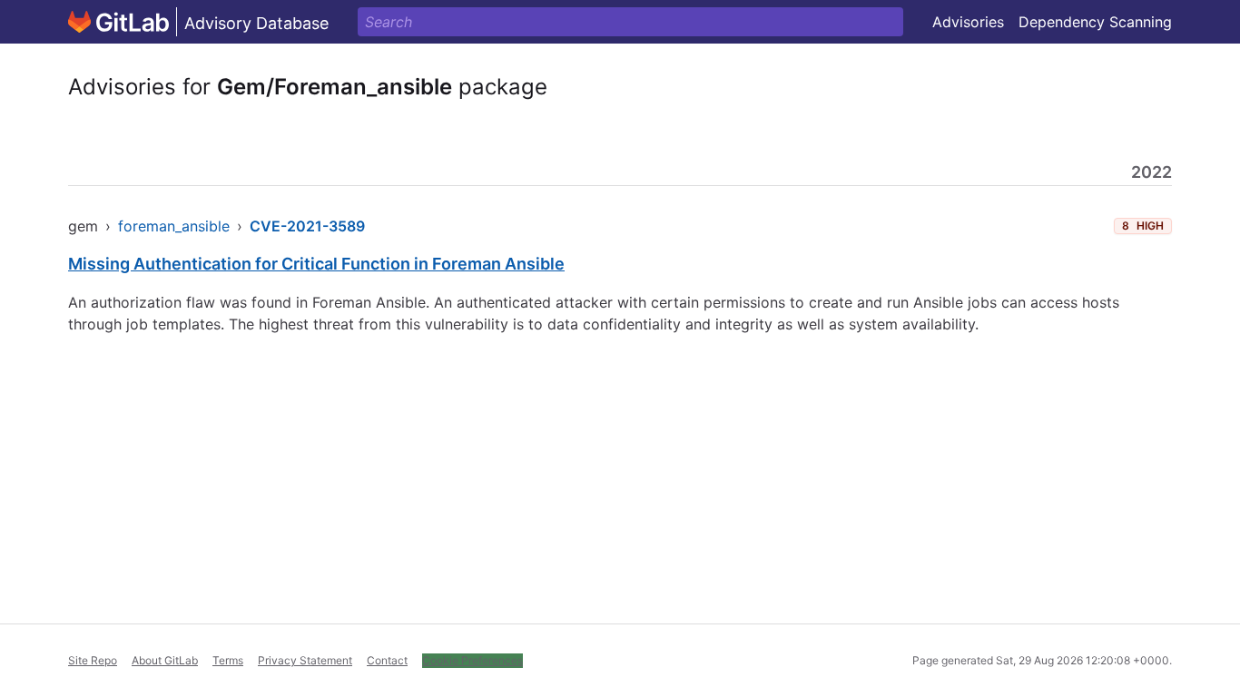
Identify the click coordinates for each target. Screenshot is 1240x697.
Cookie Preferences (472, 660)
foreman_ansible (174, 226)
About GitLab (165, 660)
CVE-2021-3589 (307, 226)
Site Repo (92, 660)
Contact (387, 660)
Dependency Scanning (1095, 22)
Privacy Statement (305, 660)
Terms (227, 660)
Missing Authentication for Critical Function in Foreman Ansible (316, 263)
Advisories (968, 22)
